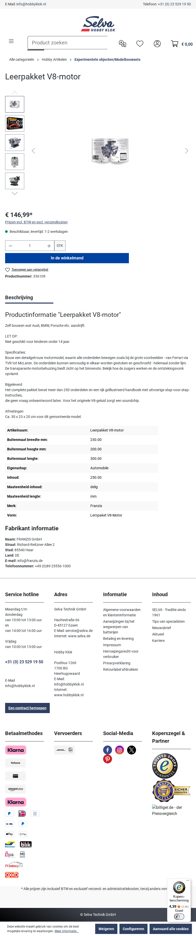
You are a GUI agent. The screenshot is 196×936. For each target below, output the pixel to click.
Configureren (133, 929)
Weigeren (106, 929)
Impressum (112, 645)
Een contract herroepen (27, 708)
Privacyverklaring (116, 663)
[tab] (29, 298)
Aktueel (158, 634)
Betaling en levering (118, 639)
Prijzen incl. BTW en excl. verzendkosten (36, 222)
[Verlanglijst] (138, 43)
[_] (110, 151)
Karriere (158, 641)
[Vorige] (33, 150)
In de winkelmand (67, 258)
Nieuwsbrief (161, 628)
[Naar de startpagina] (98, 23)
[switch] (179, 917)
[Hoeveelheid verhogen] (49, 246)
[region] (98, 151)
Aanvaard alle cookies (171, 929)
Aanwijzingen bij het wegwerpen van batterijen (118, 626)
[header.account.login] (156, 43)
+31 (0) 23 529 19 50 (174, 4)
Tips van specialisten (168, 621)
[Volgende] (187, 150)
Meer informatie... (67, 931)
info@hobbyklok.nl (31, 4)
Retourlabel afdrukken (120, 669)
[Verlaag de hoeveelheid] (10, 246)
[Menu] (11, 41)
